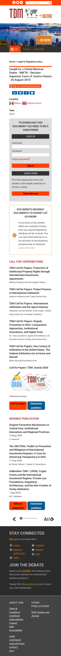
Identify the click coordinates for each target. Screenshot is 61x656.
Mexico (18, 103)
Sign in (26, 49)
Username (17, 142)
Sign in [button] (30, 165)
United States (34, 103)
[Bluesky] (22, 93)
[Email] (32, 93)
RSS (38, 554)
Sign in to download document (26, 86)
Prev (14, 519)
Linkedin (14, 2)
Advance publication (18, 505)
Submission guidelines (36, 405)
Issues (16, 545)
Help (11, 626)
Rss (21, 2)
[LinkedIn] (16, 93)
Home (12, 61)
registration (32, 584)
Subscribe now (30, 193)
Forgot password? (21, 159)
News (16, 557)
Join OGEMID (44, 41)
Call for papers (18, 403)
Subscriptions (16, 619)
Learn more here (26, 247)
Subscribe (38, 49)
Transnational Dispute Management (30, 14)
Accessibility (15, 630)
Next (52, 519)
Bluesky (17, 2)
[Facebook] (29, 93)
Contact (13, 623)
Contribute (14, 615)
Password (17, 150)
